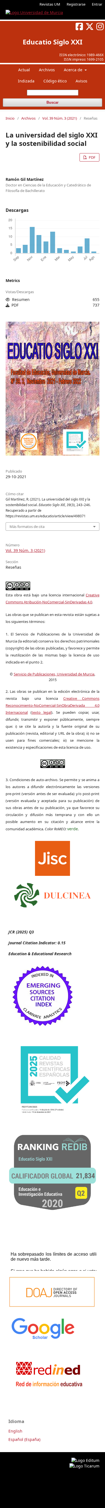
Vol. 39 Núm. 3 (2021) (59, 118)
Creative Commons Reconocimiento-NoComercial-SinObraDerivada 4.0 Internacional (52, 705)
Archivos (47, 69)
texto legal (41, 712)
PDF (91, 157)
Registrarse (76, 4)
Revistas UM (49, 4)
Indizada (26, 81)
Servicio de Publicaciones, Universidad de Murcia (54, 674)
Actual (24, 69)
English (15, 1431)
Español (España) (24, 1439)
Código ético (55, 81)
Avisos (81, 81)
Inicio (10, 118)
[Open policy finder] (52, 856)
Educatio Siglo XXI (52, 41)
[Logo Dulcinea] (52, 893)
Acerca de (73, 69)
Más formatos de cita (27, 526)
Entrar (97, 4)
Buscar (52, 102)
